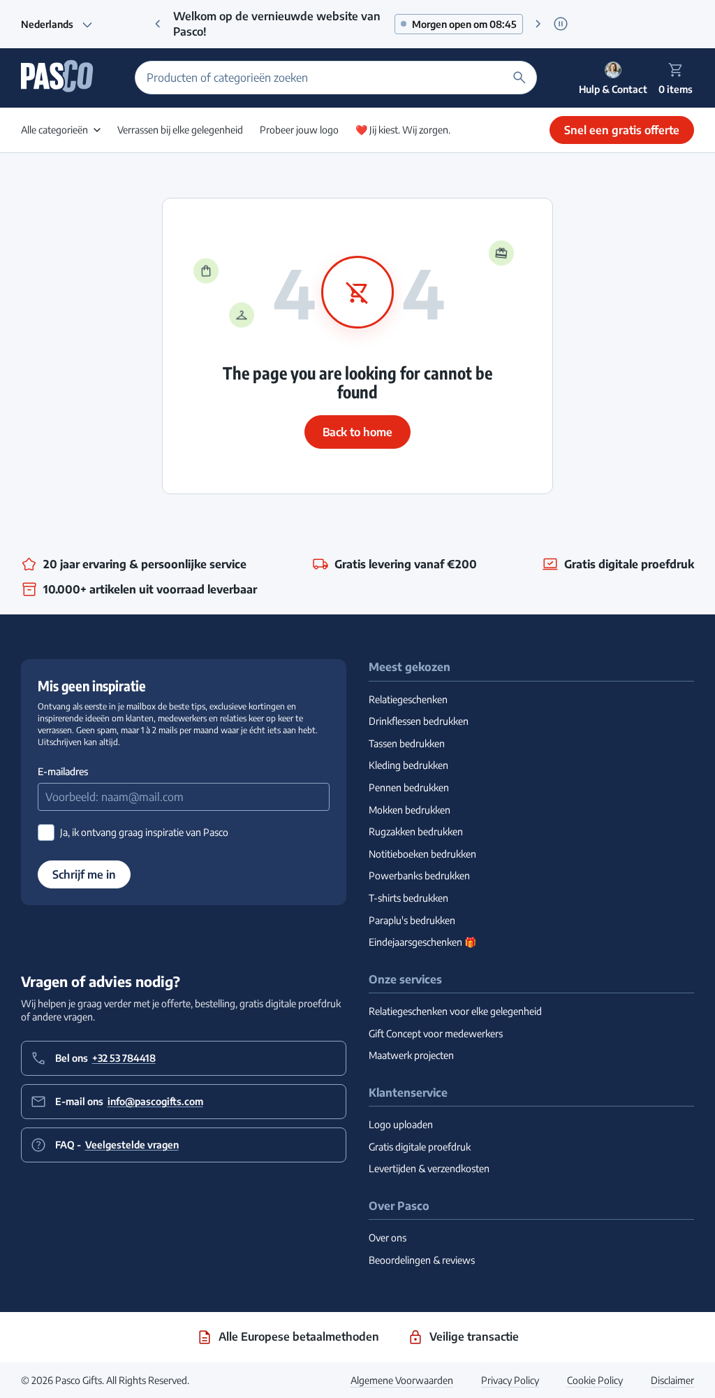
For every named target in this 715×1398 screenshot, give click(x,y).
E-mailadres (63, 771)
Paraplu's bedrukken (412, 920)
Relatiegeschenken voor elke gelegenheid (455, 1011)
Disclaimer (672, 1380)
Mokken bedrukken (409, 810)
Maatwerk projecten (411, 1055)
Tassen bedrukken (407, 743)
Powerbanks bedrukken (419, 875)
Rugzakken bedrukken (416, 831)
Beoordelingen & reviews (422, 1260)
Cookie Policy (595, 1380)
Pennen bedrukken (409, 787)
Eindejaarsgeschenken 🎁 (422, 942)
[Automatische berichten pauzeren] (560, 24)
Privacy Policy (510, 1380)
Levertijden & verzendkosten (429, 1168)
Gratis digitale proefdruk (420, 1147)
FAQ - (117, 1145)
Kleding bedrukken (408, 765)
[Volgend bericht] (538, 24)
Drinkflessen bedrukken (419, 721)
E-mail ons (129, 1101)
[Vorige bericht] (158, 24)
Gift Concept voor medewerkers (436, 1033)
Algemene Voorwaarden (402, 1380)
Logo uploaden (401, 1124)
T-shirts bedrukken (408, 898)
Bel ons (105, 1058)
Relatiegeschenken (408, 699)
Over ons (387, 1238)
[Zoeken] (519, 77)
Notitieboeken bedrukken (422, 854)
